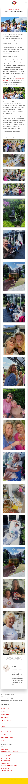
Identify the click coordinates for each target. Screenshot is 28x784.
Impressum (7, 779)
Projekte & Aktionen (6, 729)
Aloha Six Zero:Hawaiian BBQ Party (6, 769)
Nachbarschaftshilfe (6, 720)
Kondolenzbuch (5, 714)
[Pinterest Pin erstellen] (18, 658)
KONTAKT (21, 779)
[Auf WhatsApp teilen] (7, 658)
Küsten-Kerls (4, 717)
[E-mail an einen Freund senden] (15, 658)
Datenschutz (14, 779)
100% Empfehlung (6, 709)
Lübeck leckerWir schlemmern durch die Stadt (9, 750)
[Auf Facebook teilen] (10, 658)
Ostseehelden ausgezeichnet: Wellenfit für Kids (8, 755)
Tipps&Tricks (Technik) (7, 737)
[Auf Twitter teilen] (12, 658)
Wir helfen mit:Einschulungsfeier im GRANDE (9, 764)
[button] (26, 2)
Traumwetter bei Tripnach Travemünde (6, 759)
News (2, 723)
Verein (2, 740)
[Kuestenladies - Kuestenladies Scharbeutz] (14, 2)
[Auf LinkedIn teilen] (20, 658)
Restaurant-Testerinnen (7, 732)
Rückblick (17, 9)
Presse (3, 726)
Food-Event (11, 9)
